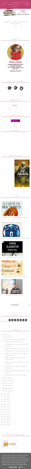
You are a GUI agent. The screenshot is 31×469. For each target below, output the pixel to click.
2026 (5, 334)
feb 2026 (7, 388)
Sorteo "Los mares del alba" (15, 295)
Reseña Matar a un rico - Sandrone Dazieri (17, 351)
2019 (5, 409)
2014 (5, 422)
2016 (5, 417)
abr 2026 (7, 383)
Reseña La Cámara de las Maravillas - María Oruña (14, 238)
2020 (5, 406)
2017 (5, 414)
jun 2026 (7, 378)
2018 (5, 412)
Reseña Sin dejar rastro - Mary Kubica (16, 375)
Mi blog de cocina (14, 4)
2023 (5, 399)
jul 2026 (7, 337)
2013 (5, 424)
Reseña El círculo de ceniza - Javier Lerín (16, 348)
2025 (5, 394)
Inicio (6, 2)
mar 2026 (8, 385)
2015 (5, 419)
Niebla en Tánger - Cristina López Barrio (15, 276)
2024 (5, 396)
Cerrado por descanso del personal (15, 339)
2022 (5, 401)
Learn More (13, 467)
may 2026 (8, 380)
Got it (21, 467)
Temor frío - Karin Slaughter (14, 257)
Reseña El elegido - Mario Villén (14, 341)
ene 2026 (8, 390)
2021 (5, 404)
